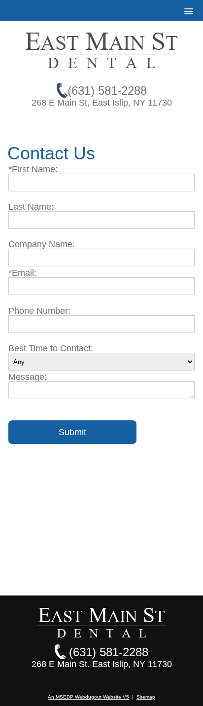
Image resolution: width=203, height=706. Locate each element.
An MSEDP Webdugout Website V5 (88, 697)
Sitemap (145, 697)
